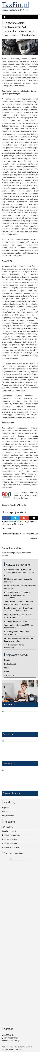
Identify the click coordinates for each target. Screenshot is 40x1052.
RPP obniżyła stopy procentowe (16, 621)
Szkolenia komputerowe (11, 835)
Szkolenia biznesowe (10, 839)
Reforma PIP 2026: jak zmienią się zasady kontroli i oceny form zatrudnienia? (17, 595)
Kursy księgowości (9, 831)
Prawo (6, 672)
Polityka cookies (8, 816)
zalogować (14, 553)
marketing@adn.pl (10, 1038)
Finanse (7, 668)
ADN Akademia (7, 827)
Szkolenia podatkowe (10, 843)
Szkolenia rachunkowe (10, 847)
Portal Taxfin (13, 1050)
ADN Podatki (9, 676)
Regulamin (6, 808)
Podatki (13, 505)
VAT (18, 505)
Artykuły (24, 505)
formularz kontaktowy (11, 1041)
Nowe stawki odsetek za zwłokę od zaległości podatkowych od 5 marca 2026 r (20, 572)
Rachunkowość (10, 664)
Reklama (5, 812)
